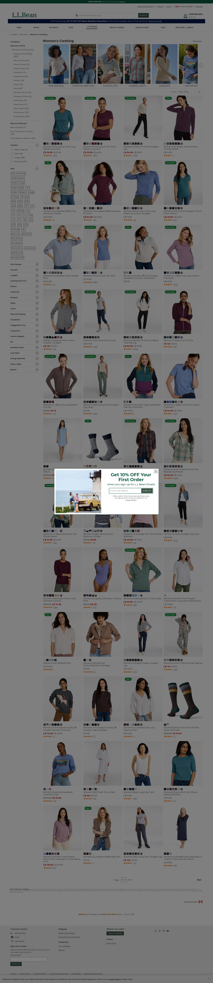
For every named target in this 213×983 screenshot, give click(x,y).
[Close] (156, 471)
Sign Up (147, 491)
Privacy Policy (131, 500)
